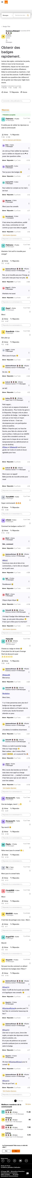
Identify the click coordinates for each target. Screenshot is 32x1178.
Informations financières (18, 1171)
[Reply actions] (29, 148)
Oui (16, 1151)
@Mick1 (5, 560)
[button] (4, 160)
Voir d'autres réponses (9, 235)
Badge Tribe (6, 26)
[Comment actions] (30, 122)
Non (6, 1151)
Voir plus (28, 1104)
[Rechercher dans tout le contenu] (28, 15)
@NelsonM (13, 447)
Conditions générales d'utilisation (10, 1167)
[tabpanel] (16, 607)
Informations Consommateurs (9, 1176)
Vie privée (15, 1174)
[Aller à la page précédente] (13, 1101)
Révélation (6, 693)
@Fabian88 (6, 675)
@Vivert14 (5, 987)
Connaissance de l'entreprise (9, 1173)
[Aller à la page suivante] (21, 1101)
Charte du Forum (5, 1166)
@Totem (5, 447)
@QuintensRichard (8, 1008)
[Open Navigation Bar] (2, 2)
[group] (4, 87)
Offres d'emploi (5, 1174)
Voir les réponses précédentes (12, 140)
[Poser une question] (27, 1173)
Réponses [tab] (5, 110)
